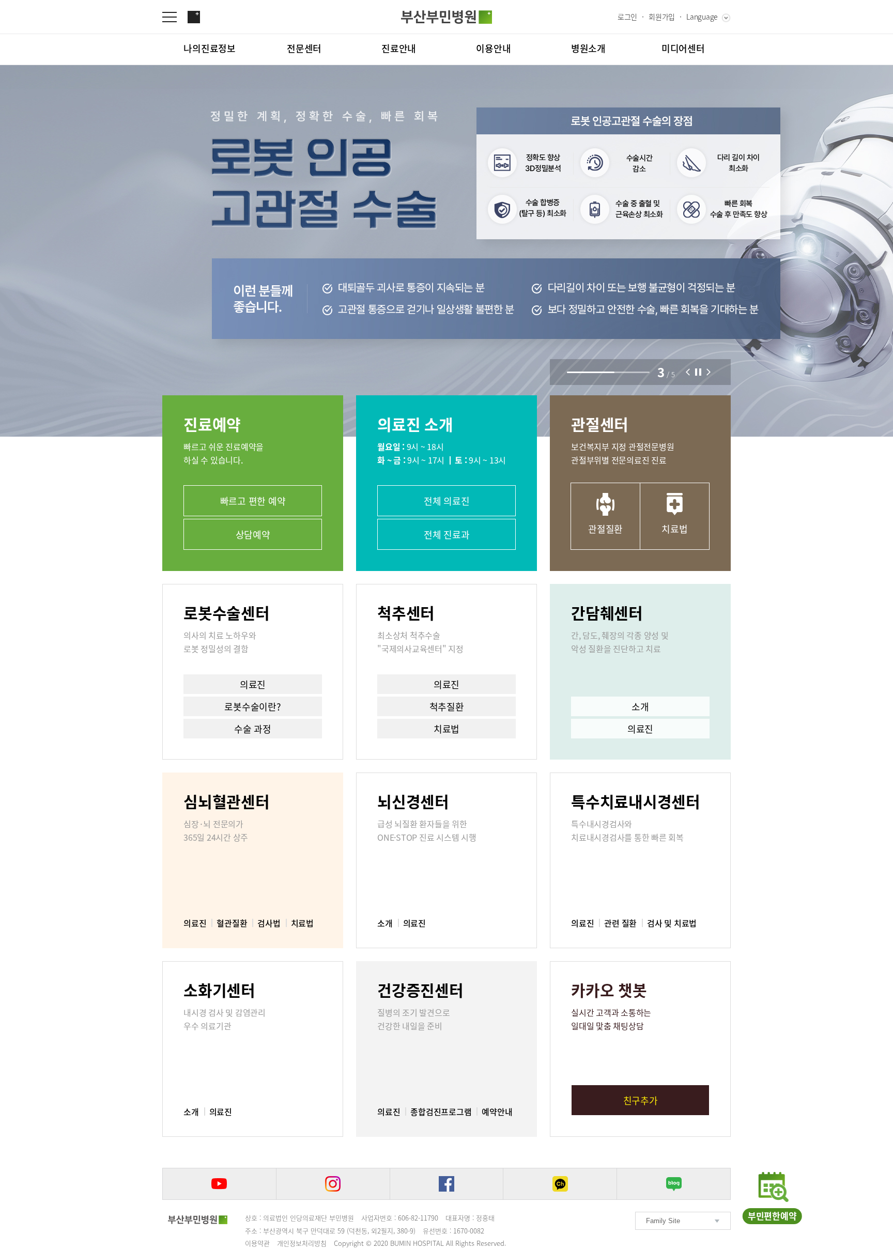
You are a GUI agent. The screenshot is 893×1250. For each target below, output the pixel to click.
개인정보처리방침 (302, 1243)
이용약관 (257, 1243)
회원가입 (662, 16)
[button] (688, 372)
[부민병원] (197, 1219)
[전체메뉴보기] (174, 17)
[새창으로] (219, 1183)
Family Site (663, 1221)
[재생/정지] (698, 372)
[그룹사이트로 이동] (194, 17)
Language (702, 16)
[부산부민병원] (446, 17)
